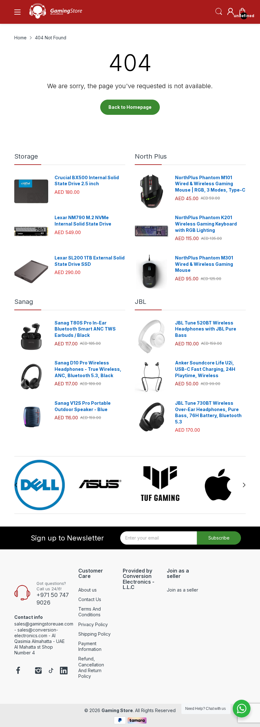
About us (87, 590)
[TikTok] (51, 671)
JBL (140, 301)
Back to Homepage (130, 107)
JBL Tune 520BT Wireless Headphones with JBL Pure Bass (205, 329)
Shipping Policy (94, 634)
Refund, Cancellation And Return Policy (91, 667)
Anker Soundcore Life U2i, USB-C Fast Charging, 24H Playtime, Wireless (205, 369)
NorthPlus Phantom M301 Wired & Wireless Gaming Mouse (204, 264)
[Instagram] (38, 671)
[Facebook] (18, 671)
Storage (26, 156)
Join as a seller (182, 590)
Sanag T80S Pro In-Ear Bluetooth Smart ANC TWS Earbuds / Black (85, 329)
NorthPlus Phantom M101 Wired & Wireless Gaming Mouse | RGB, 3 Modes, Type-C (210, 184)
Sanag (23, 301)
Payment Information (89, 646)
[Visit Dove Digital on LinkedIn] (64, 671)
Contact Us (89, 599)
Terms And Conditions (89, 611)
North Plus (151, 156)
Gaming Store (117, 710)
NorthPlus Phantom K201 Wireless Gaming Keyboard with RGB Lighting (206, 224)
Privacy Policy (93, 624)
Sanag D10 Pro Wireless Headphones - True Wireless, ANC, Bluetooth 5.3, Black (88, 369)
